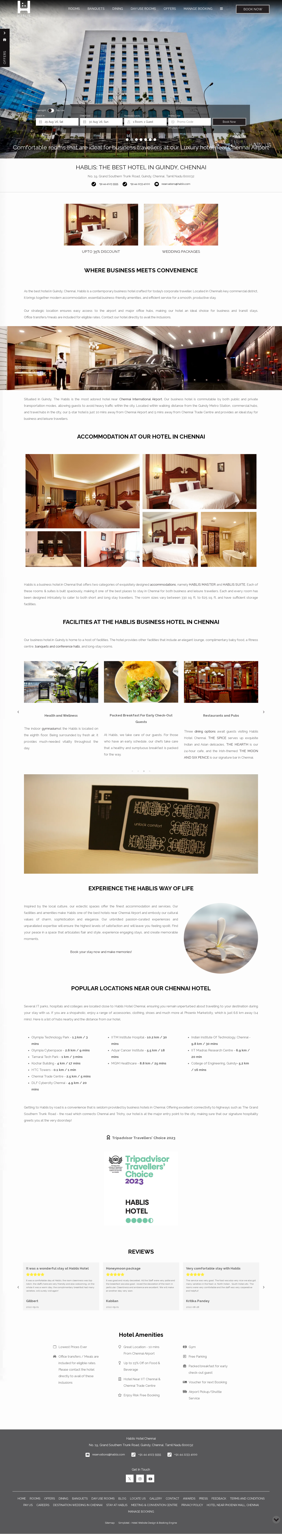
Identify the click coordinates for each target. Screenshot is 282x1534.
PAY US (28, 1505)
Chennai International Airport (140, 399)
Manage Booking (141, 1511)
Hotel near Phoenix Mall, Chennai (233, 1505)
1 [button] (132, 771)
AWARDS (189, 1498)
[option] (101, 229)
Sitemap (110, 1522)
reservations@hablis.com (108, 1454)
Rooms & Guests (132, 116)
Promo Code (174, 116)
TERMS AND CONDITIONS (247, 1498)
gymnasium (210, 728)
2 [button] (138, 771)
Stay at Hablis (116, 1505)
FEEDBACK (219, 1498)
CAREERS (42, 1505)
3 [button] (144, 771)
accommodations (163, 584)
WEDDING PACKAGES (181, 251)
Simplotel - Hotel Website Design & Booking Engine (147, 1522)
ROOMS (74, 9)
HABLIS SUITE (234, 584)
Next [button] (264, 712)
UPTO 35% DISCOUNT (101, 251)
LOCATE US (138, 1498)
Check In (40, 116)
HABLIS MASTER (202, 584)
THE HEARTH (77, 744)
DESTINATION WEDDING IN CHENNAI (77, 1505)
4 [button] (150, 771)
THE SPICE (57, 738)
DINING (117, 9)
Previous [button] (18, 712)
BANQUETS (96, 9)
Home (22, 1498)
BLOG (122, 1498)
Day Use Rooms (143, 9)
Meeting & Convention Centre (154, 1505)
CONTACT (172, 1498)
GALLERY (155, 1498)
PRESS (203, 1498)
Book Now (252, 9)
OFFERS (170, 9)
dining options (45, 731)
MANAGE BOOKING (198, 9)
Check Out (85, 116)
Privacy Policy (192, 1505)
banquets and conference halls (57, 646)
